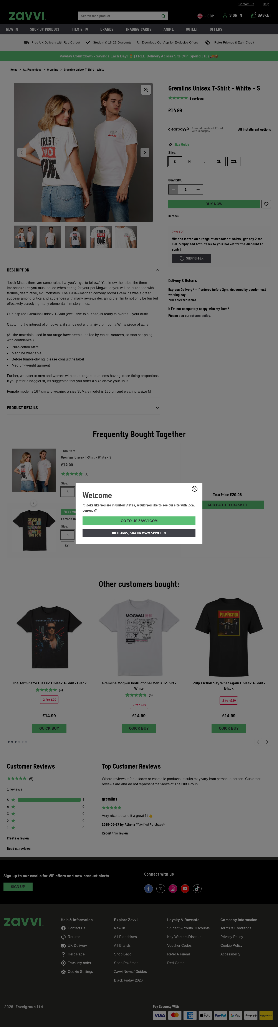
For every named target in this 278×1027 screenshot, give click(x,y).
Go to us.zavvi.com (139, 521)
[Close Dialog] (194, 488)
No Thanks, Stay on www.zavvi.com (139, 533)
